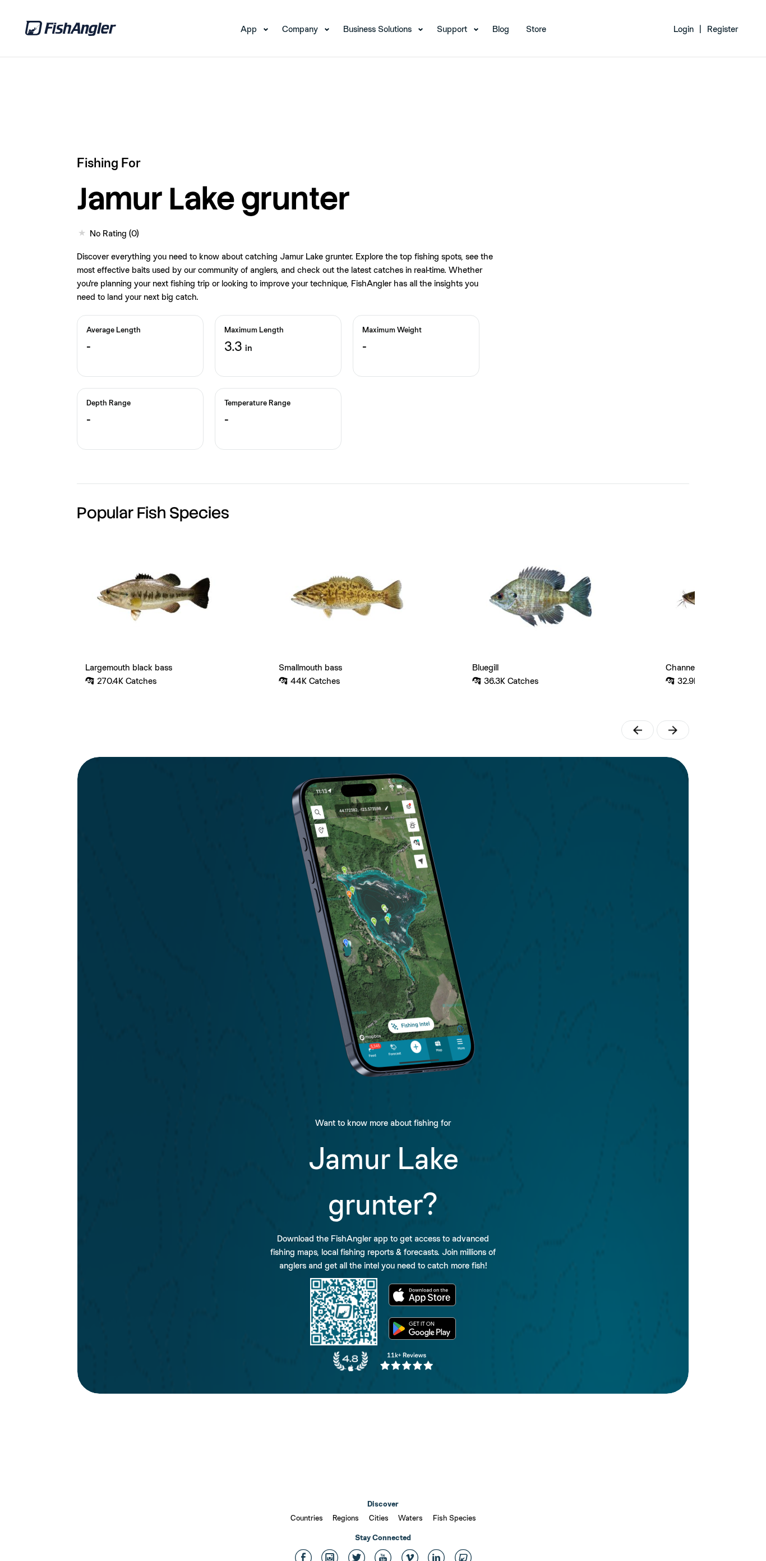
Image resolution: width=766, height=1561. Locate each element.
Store (536, 29)
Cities (379, 1518)
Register (722, 29)
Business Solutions (377, 29)
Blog (500, 29)
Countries (306, 1518)
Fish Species (454, 1518)
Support (452, 29)
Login (683, 29)
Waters (410, 1518)
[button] (637, 730)
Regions (346, 1518)
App (249, 29)
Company (300, 29)
